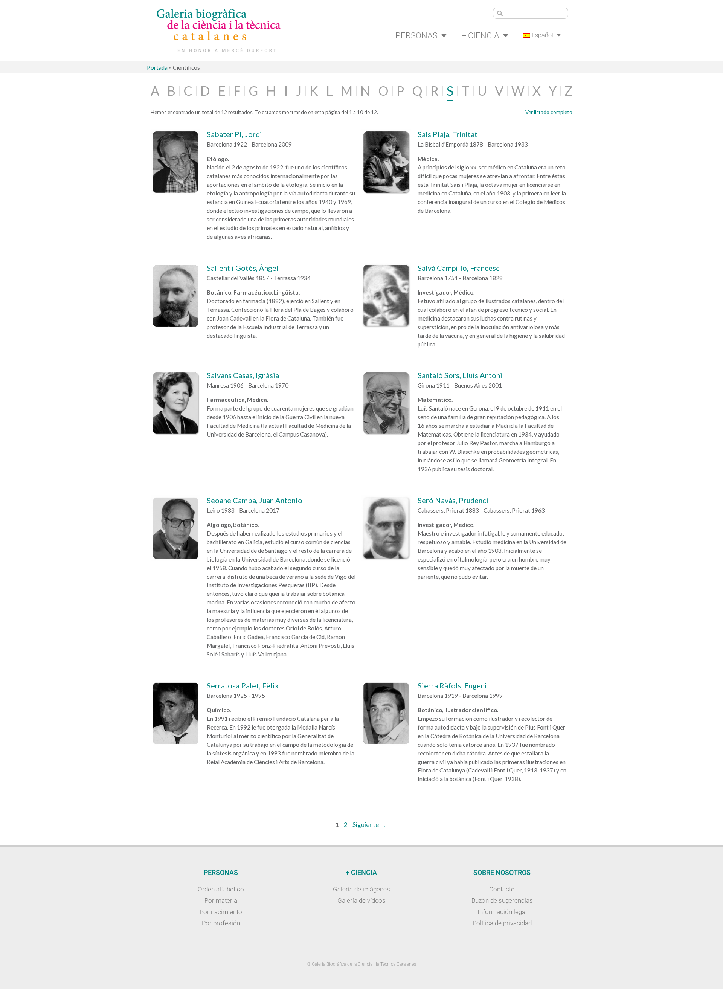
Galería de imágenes (361, 889)
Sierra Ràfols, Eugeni (452, 685)
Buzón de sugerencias (502, 900)
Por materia (220, 900)
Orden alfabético (221, 889)
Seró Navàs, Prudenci (453, 500)
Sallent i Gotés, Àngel (243, 267)
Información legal (502, 912)
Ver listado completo (548, 112)
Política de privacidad (502, 923)
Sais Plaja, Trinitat (447, 134)
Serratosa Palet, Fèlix (243, 685)
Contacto (502, 889)
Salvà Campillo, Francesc (459, 267)
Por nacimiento (221, 912)
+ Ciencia (480, 35)
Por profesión (221, 923)
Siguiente (369, 825)
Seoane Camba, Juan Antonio (254, 500)
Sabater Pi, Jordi (234, 134)
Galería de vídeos (361, 900)
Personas (416, 35)
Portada (157, 67)
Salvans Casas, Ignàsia (243, 375)
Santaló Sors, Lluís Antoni (460, 375)
